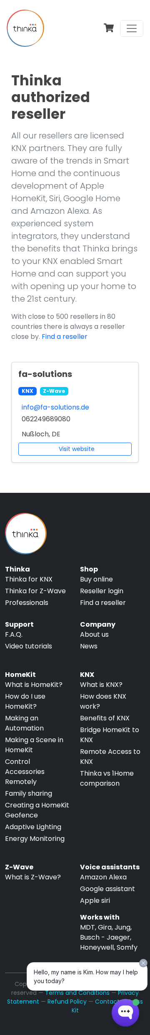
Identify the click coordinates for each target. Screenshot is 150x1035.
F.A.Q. (13, 634)
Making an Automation (24, 723)
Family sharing (28, 793)
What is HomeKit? (33, 684)
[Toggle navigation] (131, 28)
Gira (105, 927)
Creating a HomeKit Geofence (37, 810)
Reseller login (101, 591)
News (89, 646)
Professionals (26, 602)
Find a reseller (65, 336)
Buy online (96, 579)
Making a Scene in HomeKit (34, 745)
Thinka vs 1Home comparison (107, 778)
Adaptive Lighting (33, 827)
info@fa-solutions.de (55, 407)
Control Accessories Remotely (25, 771)
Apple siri (95, 900)
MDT (87, 927)
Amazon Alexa (103, 877)
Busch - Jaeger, (105, 937)
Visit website (77, 449)
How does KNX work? (103, 701)
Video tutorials (28, 646)
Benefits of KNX (105, 718)
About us (94, 634)
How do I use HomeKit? (25, 701)
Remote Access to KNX (110, 756)
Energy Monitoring (35, 838)
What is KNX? (101, 684)
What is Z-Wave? (33, 877)
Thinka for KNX (28, 579)
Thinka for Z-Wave (35, 591)
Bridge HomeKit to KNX (109, 735)
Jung (122, 927)
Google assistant (107, 889)
